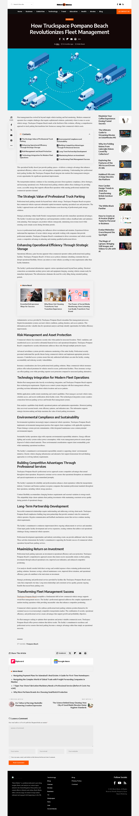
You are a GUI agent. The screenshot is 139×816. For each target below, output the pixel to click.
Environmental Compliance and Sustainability (69, 140)
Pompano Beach (32, 644)
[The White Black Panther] (125, 207)
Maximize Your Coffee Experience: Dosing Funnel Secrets (107, 120)
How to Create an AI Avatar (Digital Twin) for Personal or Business (107, 219)
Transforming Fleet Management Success (74, 159)
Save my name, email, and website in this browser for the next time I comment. (33, 757)
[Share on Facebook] (59, 39)
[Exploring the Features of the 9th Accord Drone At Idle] (125, 164)
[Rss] (123, 4)
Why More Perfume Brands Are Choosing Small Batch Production (40, 692)
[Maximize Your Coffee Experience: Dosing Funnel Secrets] (125, 119)
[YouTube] (120, 4)
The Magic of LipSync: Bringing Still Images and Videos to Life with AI (107, 246)
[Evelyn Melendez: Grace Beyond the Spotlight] (125, 232)
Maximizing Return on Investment (71, 155)
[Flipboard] (13, 661)
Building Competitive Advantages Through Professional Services (70, 146)
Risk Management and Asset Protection (36, 151)
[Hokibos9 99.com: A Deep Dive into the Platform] (125, 176)
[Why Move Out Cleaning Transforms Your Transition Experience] (55, 295)
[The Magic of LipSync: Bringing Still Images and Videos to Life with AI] (125, 246)
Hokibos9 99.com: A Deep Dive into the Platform (107, 177)
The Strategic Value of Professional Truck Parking (36, 140)
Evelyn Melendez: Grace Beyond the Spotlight (107, 232)
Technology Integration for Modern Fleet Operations (36, 156)
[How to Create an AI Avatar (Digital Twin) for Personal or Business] (125, 219)
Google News (64, 661)
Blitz (57, 44)
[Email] (71, 39)
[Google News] (56, 661)
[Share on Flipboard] (67, 39)
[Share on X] (63, 39)
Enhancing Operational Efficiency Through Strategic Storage (33, 146)
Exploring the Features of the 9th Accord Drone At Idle (107, 164)
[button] (75, 39)
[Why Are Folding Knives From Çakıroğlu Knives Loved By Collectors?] (125, 149)
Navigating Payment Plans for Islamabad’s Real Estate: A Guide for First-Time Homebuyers (51, 675)
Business (69, 19)
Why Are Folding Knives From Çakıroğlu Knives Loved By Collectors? (106, 149)
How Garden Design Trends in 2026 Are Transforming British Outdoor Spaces (106, 192)
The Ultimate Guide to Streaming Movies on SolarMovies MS (107, 134)
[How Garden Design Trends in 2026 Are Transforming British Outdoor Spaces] (125, 192)
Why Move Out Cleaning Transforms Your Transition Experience (54, 306)
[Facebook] (117, 4)
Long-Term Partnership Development (73, 151)
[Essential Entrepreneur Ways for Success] (31, 295)
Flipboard (19, 661)
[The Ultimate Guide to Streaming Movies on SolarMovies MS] (125, 133)
